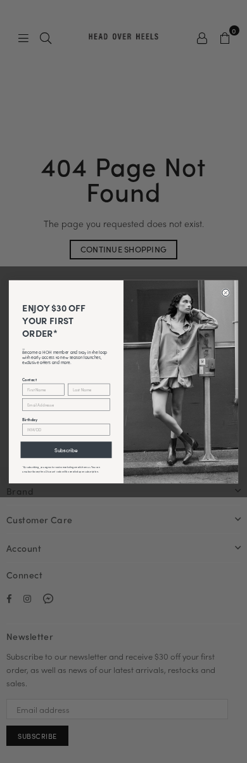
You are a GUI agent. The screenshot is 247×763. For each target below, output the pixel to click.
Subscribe (66, 449)
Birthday (29, 418)
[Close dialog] (226, 292)
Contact (29, 378)
